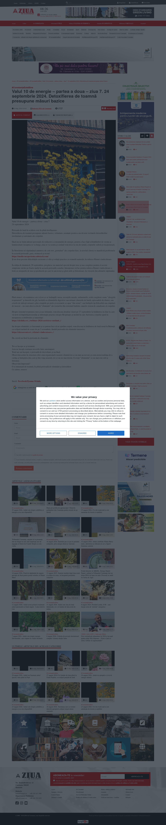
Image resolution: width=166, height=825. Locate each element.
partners (52, 401)
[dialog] (83, 412)
